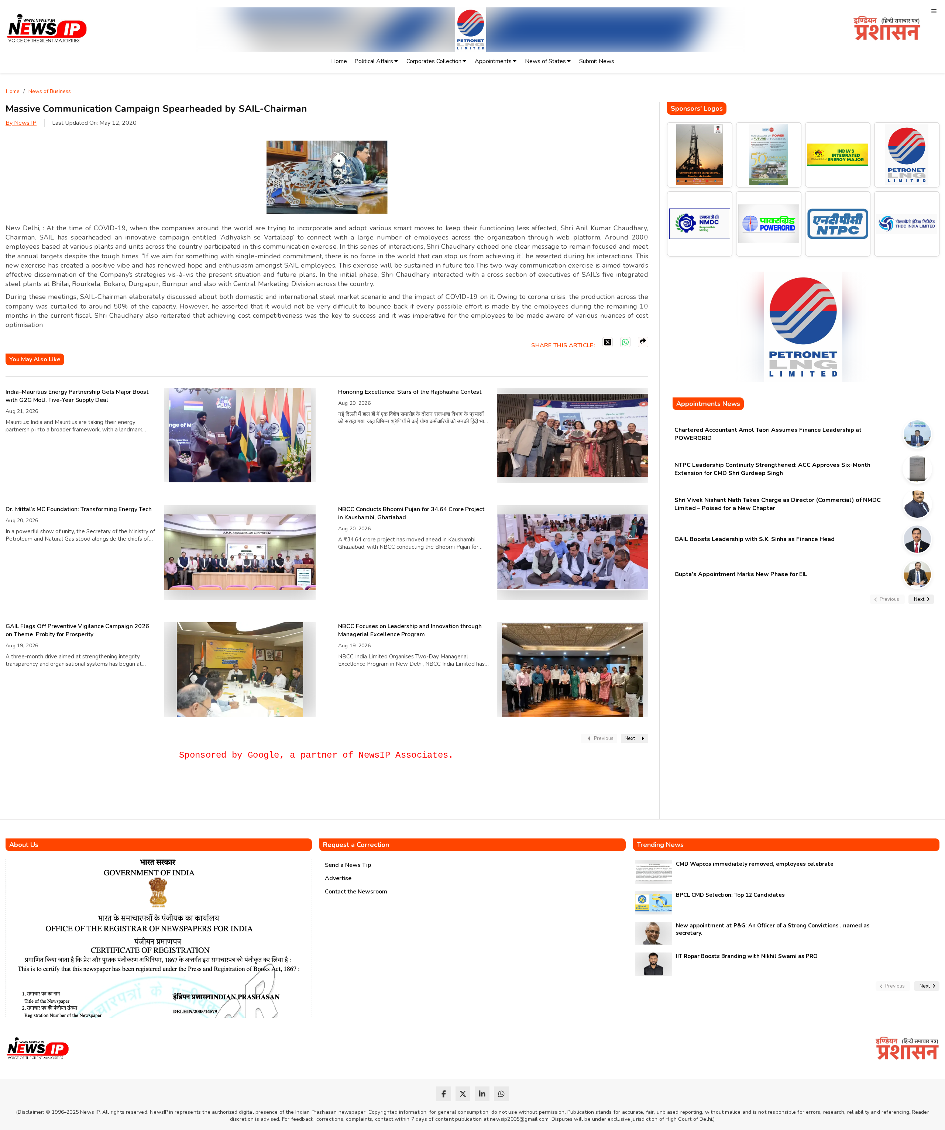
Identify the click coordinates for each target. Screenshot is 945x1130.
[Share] (643, 342)
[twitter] (463, 1093)
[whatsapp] (501, 1093)
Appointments (493, 61)
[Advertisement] (140, 793)
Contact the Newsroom (356, 892)
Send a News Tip (348, 865)
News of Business (49, 91)
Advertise (338, 878)
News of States (545, 61)
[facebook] (443, 1093)
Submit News (596, 61)
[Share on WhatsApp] (625, 342)
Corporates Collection (433, 61)
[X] (607, 342)
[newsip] (47, 29)
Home (339, 61)
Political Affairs (373, 61)
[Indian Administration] (887, 29)
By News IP (21, 123)
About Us (23, 844)
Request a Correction (356, 844)
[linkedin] (482, 1093)
